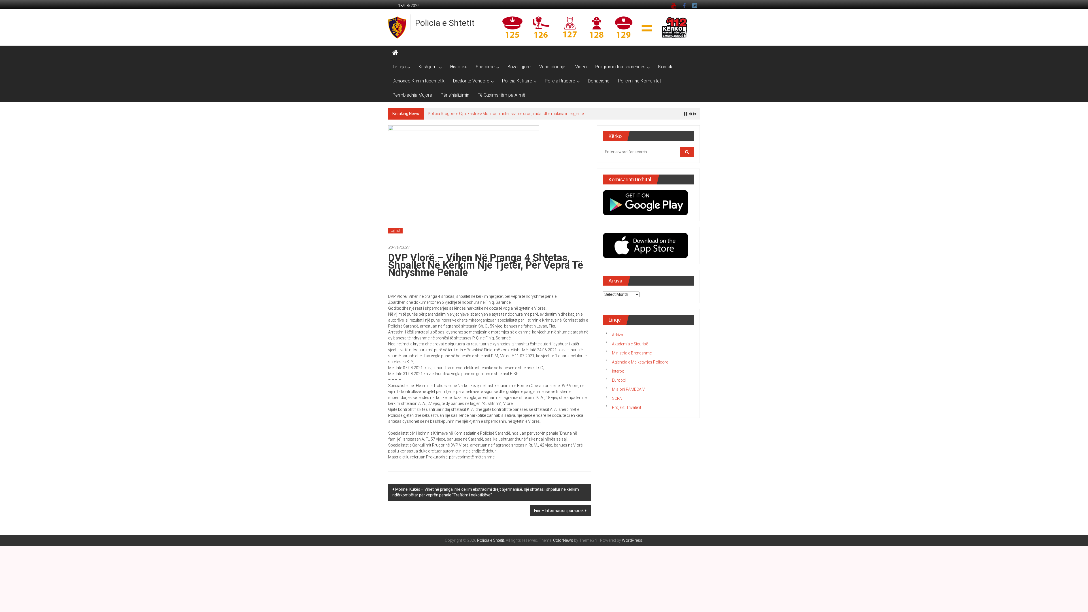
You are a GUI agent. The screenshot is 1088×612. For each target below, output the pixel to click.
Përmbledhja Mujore (412, 95)
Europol (619, 380)
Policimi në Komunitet (639, 81)
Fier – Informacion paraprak (559, 510)
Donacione (598, 81)
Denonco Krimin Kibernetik (418, 81)
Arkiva (617, 335)
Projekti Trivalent (626, 407)
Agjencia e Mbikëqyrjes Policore (640, 362)
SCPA (617, 398)
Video (581, 66)
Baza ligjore (519, 66)
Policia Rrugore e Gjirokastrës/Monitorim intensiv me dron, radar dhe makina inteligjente (506, 113)
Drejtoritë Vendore (471, 81)
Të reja (399, 66)
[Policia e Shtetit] (395, 53)
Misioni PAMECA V (628, 389)
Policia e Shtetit (445, 23)
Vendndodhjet (553, 66)
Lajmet (395, 231)
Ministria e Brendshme (632, 353)
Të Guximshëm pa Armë (501, 95)
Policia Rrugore (560, 81)
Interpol (618, 371)
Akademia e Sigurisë (630, 344)
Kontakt (666, 66)
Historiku (458, 66)
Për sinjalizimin (455, 95)
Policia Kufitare (517, 81)
